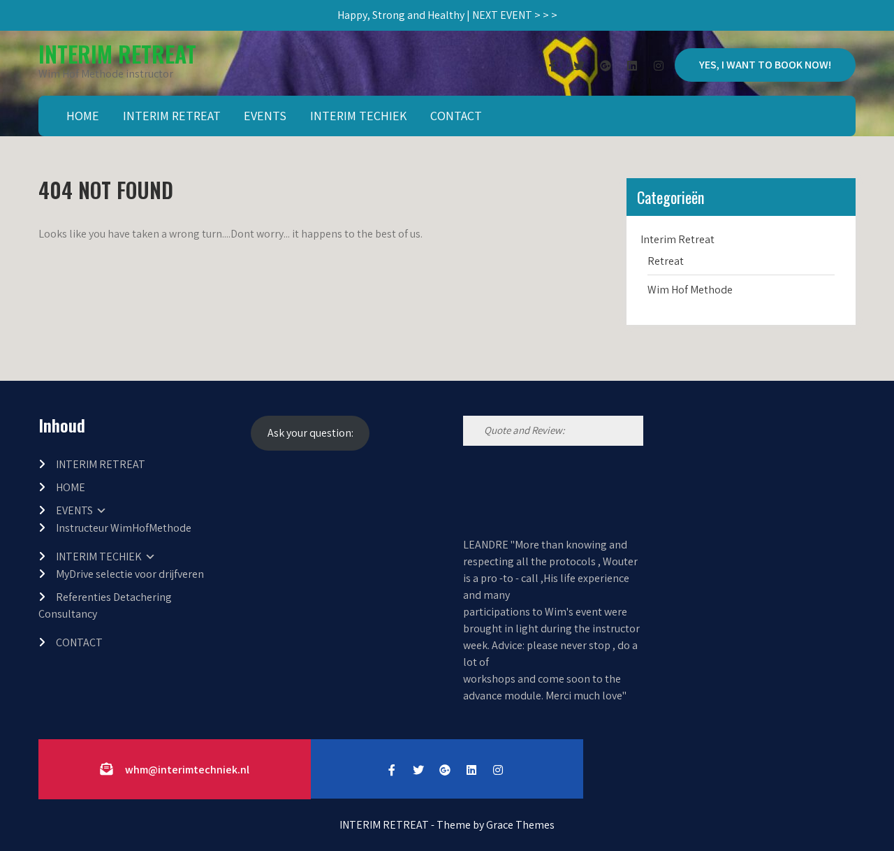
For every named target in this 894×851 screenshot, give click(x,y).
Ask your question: (310, 433)
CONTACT (456, 116)
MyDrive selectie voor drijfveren (130, 574)
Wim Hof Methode (690, 289)
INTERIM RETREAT (117, 53)
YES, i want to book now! (765, 64)
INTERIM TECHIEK (358, 116)
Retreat (665, 261)
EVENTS (265, 116)
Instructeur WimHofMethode (123, 528)
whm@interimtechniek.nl (187, 769)
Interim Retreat (677, 239)
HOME (82, 116)
